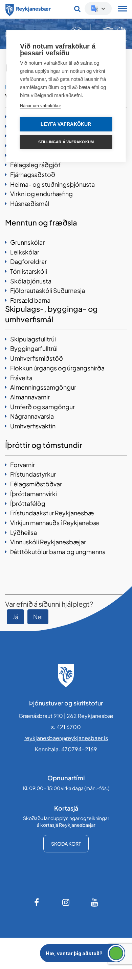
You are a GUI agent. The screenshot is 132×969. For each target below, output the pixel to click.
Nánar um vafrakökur (40, 105)
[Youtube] (94, 902)
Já (15, 616)
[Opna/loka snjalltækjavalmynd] (122, 9)
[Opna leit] (77, 8)
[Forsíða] (28, 9)
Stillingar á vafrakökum (66, 142)
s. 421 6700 (66, 726)
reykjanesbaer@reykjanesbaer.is (66, 737)
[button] (82, 953)
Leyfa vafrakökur (66, 124)
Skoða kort (66, 844)
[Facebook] (37, 902)
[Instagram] (66, 902)
